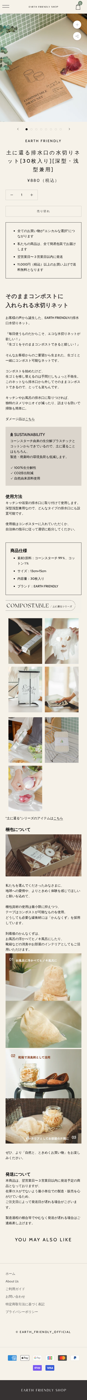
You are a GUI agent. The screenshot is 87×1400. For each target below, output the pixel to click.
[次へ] (69, 129)
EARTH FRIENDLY (43, 141)
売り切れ (43, 211)
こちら (30, 419)
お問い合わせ (15, 1296)
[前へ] (18, 129)
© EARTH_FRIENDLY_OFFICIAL (43, 1332)
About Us (12, 1281)
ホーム (10, 1274)
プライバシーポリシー (22, 1312)
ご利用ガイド (15, 1289)
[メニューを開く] (5, 6)
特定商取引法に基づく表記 (25, 1304)
